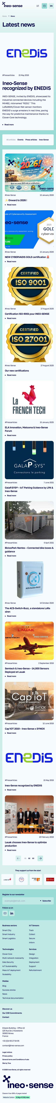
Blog (4, 986)
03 (33, 858)
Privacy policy (7, 1056)
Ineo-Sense (44, 140)
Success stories (8, 990)
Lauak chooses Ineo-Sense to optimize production (26, 844)
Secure (32, 938)
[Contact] (44, 6)
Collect (32, 934)
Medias (5, 981)
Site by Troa (6, 1063)
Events (20, 140)
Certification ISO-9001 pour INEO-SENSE (27, 313)
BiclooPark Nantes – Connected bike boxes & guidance (29, 549)
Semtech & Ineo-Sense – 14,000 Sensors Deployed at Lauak (27, 670)
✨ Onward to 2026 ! (16, 200)
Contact (5, 1017)
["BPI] (51, 879)
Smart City (6, 930)
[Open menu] (37, 6)
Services (32, 949)
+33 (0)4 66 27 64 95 (10, 1041)
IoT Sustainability (9, 966)
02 (29, 858)
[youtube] (5, 913)
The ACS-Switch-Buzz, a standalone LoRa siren (27, 610)
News (4, 994)
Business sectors (9, 925)
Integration (33, 958)
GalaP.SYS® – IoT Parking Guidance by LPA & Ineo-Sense (29, 489)
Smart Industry (8, 934)
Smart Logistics (8, 938)
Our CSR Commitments (12, 1013)
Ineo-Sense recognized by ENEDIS (26, 85)
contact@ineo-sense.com (13, 1045)
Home (4, 16)
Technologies (8, 949)
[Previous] (18, 858)
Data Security (8, 962)
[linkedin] (12, 913)
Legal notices (7, 1052)
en (51, 6)
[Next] (40, 858)
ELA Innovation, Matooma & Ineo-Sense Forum (26, 429)
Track (31, 930)
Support (32, 966)
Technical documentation (13, 998)
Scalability (6, 974)
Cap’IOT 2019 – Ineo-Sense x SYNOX (25, 728)
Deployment (34, 962)
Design (32, 954)
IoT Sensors (34, 925)
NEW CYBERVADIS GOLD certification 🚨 (27, 256)
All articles (10, 140)
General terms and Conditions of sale (15, 1059)
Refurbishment (35, 970)
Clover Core (7, 954)
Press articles (31, 140)
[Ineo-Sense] (12, 4)
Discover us (7, 1009)
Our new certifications (17, 370)
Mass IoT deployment (11, 970)
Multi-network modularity (13, 958)
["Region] (23, 879)
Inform (32, 942)
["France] (8, 879)
